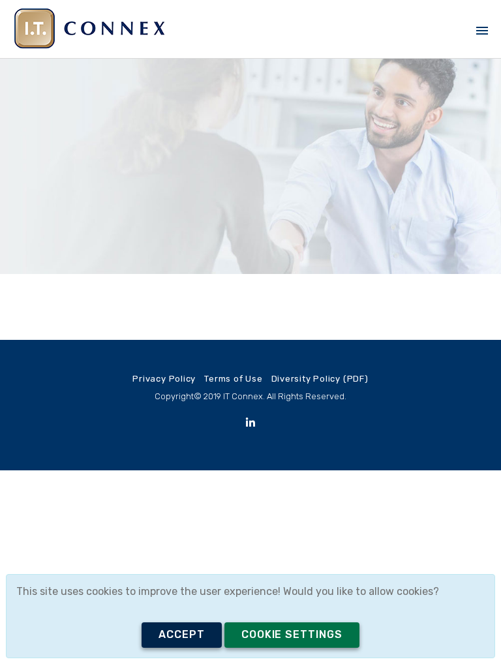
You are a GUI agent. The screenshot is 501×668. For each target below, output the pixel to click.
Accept (182, 634)
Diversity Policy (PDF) (320, 379)
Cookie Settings (291, 634)
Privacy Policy (164, 379)
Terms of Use (233, 379)
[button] (479, 23)
